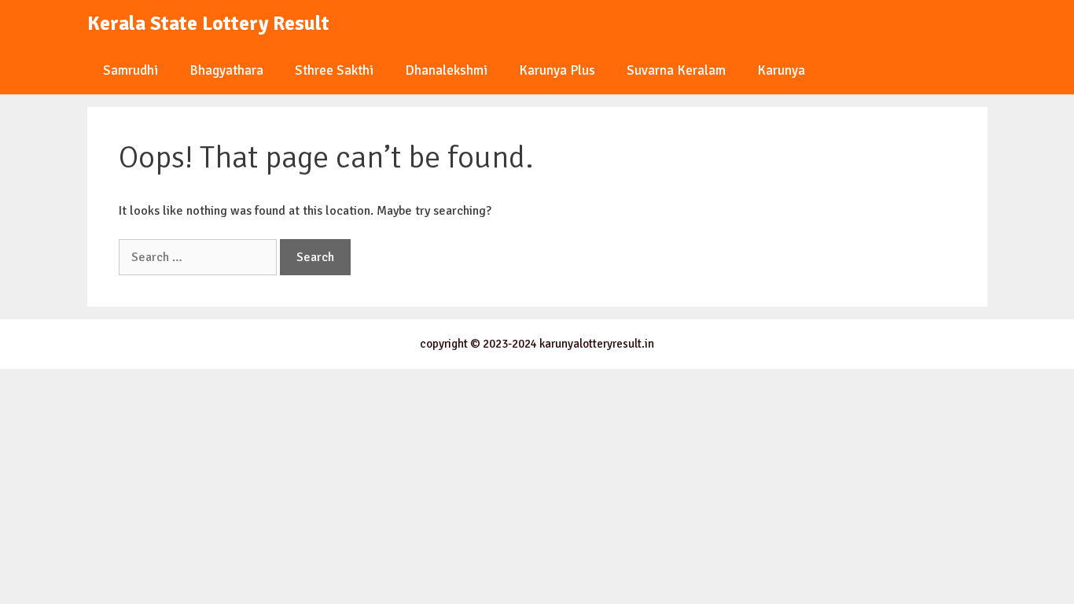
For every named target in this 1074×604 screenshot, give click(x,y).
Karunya (781, 70)
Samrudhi (130, 70)
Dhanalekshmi (446, 70)
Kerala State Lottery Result (208, 23)
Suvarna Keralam (676, 70)
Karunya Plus (557, 70)
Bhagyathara (226, 70)
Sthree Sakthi (334, 70)
